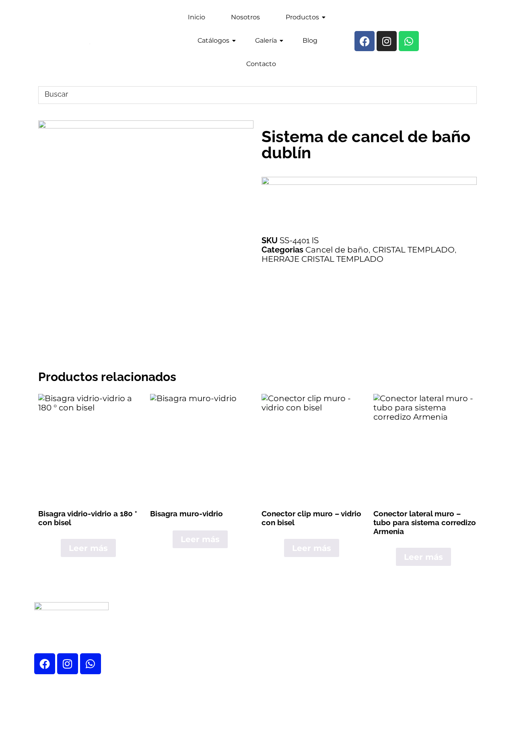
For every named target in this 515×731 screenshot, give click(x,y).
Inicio (196, 17)
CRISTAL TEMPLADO (414, 250)
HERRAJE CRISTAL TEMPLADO (322, 259)
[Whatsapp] (90, 663)
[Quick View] (55, 548)
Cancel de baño (337, 250)
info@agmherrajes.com (442, 603)
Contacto (261, 64)
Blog (310, 40)
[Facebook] (44, 663)
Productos (302, 17)
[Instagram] (67, 663)
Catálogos (213, 40)
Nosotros (245, 17)
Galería (266, 40)
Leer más (88, 548)
